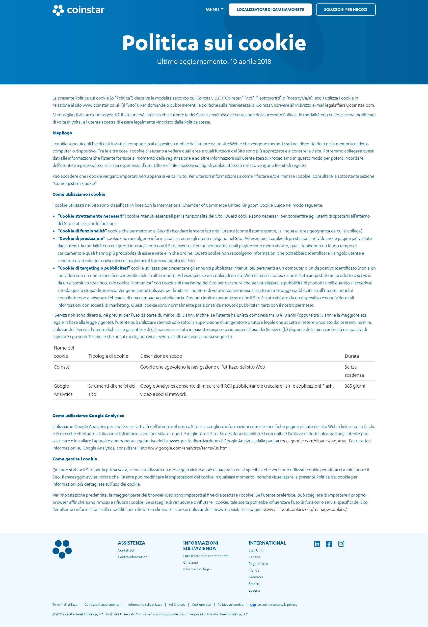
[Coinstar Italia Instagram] (341, 547)
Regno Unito (258, 563)
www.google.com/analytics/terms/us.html (188, 448)
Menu (212, 9)
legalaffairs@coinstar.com (349, 105)
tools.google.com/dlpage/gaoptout (313, 440)
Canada (254, 557)
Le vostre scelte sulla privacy (277, 604)
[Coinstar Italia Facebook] (332, 547)
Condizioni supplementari (102, 604)
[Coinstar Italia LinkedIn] (320, 547)
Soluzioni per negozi (345, 9)
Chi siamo (190, 562)
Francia (254, 583)
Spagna (254, 590)
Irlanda (254, 570)
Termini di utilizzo (65, 604)
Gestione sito (201, 604)
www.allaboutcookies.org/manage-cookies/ (305, 509)
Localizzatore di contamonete (206, 555)
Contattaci (126, 550)
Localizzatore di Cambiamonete (270, 9)
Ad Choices (177, 604)
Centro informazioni (133, 557)
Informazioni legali (197, 569)
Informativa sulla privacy (145, 604)
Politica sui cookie (230, 604)
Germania (256, 577)
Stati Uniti (256, 550)
